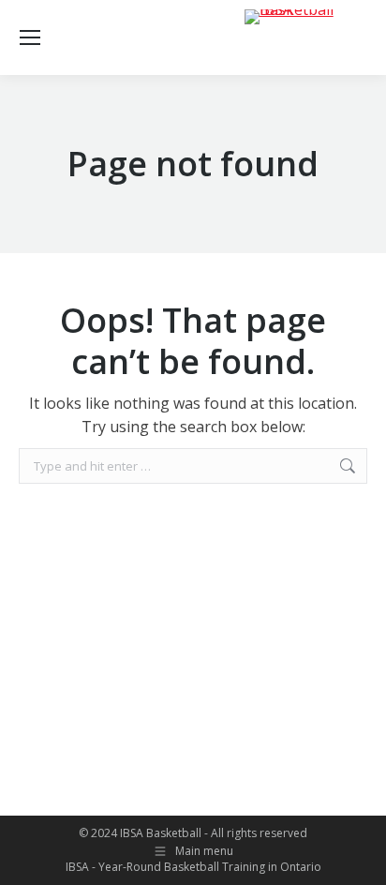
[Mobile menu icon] (30, 37)
